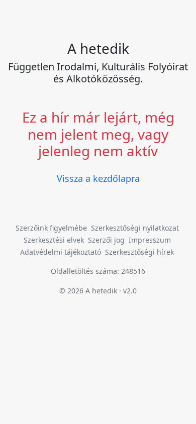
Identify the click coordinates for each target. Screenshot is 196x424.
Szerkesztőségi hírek (139, 252)
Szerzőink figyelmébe (51, 228)
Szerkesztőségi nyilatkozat (135, 228)
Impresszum (150, 240)
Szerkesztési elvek (54, 240)
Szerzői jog (106, 240)
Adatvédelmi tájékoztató (60, 252)
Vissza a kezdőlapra (98, 178)
